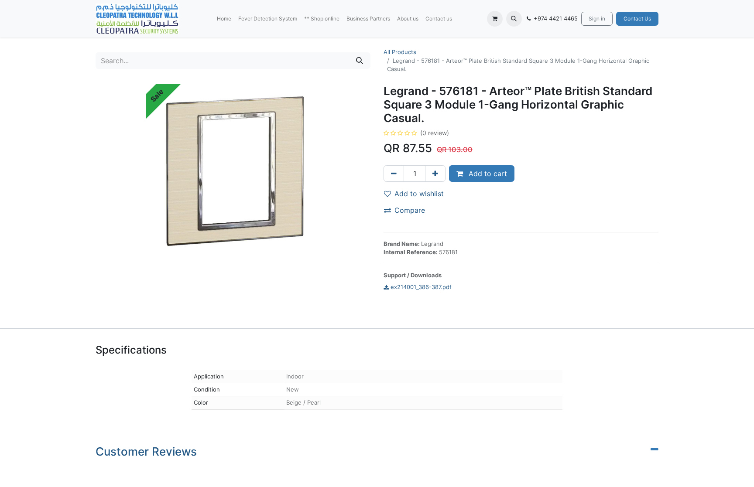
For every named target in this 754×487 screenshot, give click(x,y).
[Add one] (435, 173)
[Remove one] (394, 173)
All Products (400, 51)
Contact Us (637, 18)
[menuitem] (224, 18)
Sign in (597, 18)
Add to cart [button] (486, 173)
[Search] (359, 60)
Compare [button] (409, 210)
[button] (514, 19)
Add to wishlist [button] (419, 193)
